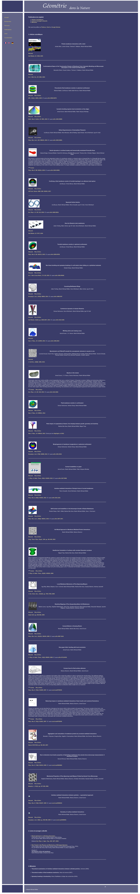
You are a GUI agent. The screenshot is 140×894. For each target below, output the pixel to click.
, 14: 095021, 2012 (36, 413)
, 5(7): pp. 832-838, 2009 (36, 614)
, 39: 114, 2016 (36, 212)
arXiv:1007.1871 (58, 518)
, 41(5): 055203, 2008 (40, 657)
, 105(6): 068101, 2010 (38, 518)
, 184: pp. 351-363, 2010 (41, 539)
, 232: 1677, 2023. (47, 841)
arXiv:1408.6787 (58, 296)
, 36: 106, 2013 (36, 392)
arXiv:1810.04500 (55, 170)
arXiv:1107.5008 (62, 478)
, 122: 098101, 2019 (37, 140)
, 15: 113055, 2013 (36, 341)
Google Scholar (56, 27)
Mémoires (34, 22)
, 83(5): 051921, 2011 (37, 497)
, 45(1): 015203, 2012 (40, 478)
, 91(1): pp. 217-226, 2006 (38, 786)
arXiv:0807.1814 (59, 636)
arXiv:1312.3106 (60, 319)
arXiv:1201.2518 (57, 454)
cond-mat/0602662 (57, 765)
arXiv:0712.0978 (62, 657)
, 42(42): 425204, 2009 (40, 573)
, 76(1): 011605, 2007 (37, 690)
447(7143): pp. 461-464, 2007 (38, 745)
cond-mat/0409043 (61, 820)
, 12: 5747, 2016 (35, 233)
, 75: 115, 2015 (38, 275)
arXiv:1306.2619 (55, 341)
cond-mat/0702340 (57, 721)
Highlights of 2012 (59, 433)
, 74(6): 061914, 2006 (37, 765)
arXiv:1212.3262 (54, 392)
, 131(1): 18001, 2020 (35, 98)
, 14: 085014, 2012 (36, 433)
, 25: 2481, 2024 (36, 77)
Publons (43, 27)
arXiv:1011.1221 (56, 497)
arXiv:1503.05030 (59, 275)
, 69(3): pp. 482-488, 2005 (39, 820)
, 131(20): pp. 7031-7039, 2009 (41, 593)
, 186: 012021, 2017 (39, 191)
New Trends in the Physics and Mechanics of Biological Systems (49, 845)
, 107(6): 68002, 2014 (38, 296)
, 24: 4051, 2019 (37, 119)
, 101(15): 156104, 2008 (39, 636)
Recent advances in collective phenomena (43, 836)
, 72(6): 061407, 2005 (37, 803)
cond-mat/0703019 (57, 690)
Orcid (48, 27)
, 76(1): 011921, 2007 (37, 721)
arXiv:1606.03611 (54, 212)
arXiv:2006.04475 (52, 98)
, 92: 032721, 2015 (36, 254)
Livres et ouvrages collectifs (39, 21)
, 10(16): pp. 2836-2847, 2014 (39, 319)
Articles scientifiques (37, 19)
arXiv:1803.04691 (57, 140)
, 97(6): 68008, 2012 (37, 454)
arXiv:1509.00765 (55, 254)
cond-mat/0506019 (57, 803)
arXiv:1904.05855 (57, 119)
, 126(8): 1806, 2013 (36, 362)
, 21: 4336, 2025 (35, 56)
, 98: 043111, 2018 (36, 170)
